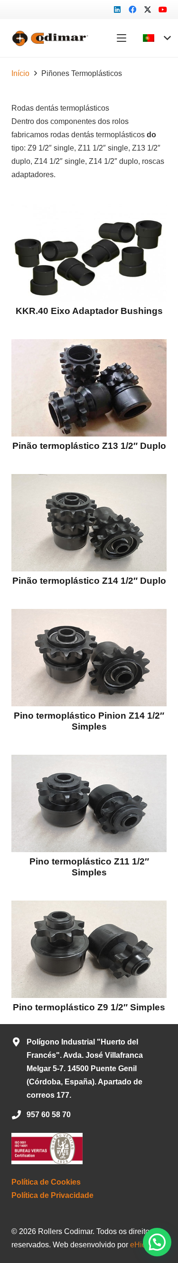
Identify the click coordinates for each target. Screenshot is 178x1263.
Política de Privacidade (52, 1195)
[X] (147, 9)
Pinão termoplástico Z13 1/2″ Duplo (89, 446)
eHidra (141, 1245)
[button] (121, 38)
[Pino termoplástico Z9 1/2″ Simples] (89, 949)
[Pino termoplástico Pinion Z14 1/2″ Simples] (89, 657)
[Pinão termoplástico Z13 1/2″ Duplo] (89, 388)
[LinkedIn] (117, 9)
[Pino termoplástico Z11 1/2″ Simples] (89, 803)
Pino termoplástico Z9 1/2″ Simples (89, 1007)
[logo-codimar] (49, 37)
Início (20, 73)
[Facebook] (132, 9)
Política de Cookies (46, 1182)
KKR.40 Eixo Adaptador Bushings (89, 311)
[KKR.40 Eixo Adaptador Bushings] (89, 253)
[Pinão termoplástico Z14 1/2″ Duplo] (89, 522)
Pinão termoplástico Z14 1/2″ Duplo (89, 581)
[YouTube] (162, 9)
